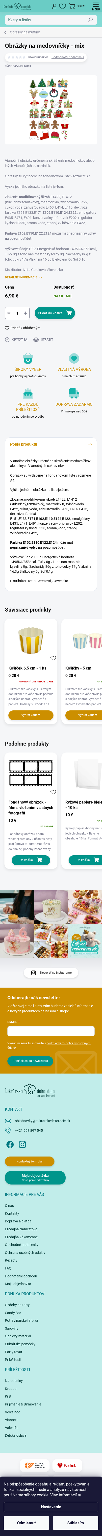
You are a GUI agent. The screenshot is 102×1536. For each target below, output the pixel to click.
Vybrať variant (30, 715)
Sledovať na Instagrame (56, 972)
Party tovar (13, 1352)
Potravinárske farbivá (21, 1320)
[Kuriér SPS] (35, 1465)
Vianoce (11, 1420)
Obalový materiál (18, 1336)
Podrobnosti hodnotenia (67, 57)
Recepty (11, 1260)
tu (79, 1495)
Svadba (11, 1389)
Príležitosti (13, 1360)
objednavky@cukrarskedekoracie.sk (42, 1121)
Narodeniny (14, 1381)
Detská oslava (15, 1435)
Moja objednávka (18, 1284)
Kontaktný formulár (30, 1161)
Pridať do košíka (50, 313)
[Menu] (96, 6)
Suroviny (11, 1328)
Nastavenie (51, 1507)
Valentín (11, 1428)
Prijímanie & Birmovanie (23, 1404)
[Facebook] (9, 1143)
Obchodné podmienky (21, 1245)
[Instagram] (21, 1143)
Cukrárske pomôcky (20, 1344)
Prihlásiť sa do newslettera (30, 1061)
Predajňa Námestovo (21, 1229)
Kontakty (12, 1213)
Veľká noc (12, 1412)
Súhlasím (75, 1523)
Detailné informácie (21, 277)
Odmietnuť (26, 1523)
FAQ (8, 1268)
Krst (8, 1396)
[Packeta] (67, 1465)
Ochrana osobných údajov (25, 1253)
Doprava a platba (18, 1221)
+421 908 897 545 (29, 1130)
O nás (9, 1206)
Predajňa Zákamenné (21, 1237)
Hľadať (90, 20)
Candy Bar (13, 1313)
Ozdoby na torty (17, 1305)
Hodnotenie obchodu (21, 1276)
